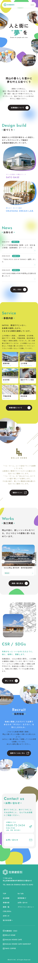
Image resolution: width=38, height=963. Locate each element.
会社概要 (6, 898)
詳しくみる (9, 680)
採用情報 (21, 898)
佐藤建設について (17, 107)
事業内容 (6, 902)
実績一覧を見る (17, 583)
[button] (3, 561)
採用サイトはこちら (17, 753)
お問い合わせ (12, 839)
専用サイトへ (18, 492)
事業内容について (15, 407)
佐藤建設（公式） (11, 931)
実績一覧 (6, 907)
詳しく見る (17, 289)
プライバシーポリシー (26, 907)
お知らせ (6, 916)
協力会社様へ (8, 920)
